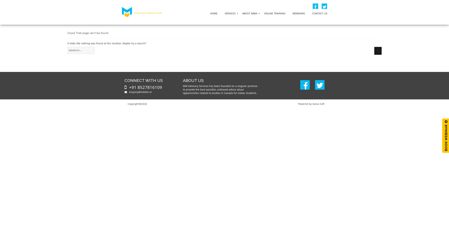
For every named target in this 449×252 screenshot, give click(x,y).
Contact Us (319, 13)
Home (213, 13)
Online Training (274, 13)
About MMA (249, 13)
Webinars (299, 13)
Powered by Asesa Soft (311, 104)
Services (230, 13)
